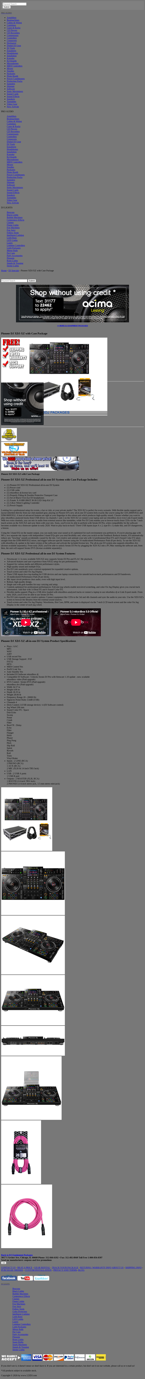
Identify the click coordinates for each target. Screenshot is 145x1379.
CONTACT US (8, 1267)
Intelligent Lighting (15, 235)
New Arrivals (13, 106)
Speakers (11, 99)
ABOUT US (117, 1267)
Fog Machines (13, 227)
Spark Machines (19, 1344)
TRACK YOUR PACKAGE (65, 1267)
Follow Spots (13, 232)
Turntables (11, 101)
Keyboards (12, 61)
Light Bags (12, 238)
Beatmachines (13, 20)
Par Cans (11, 253)
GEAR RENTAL (42, 1267)
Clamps (10, 222)
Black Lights (12, 215)
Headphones (12, 53)
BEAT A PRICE (24, 1267)
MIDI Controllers (14, 66)
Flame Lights (13, 225)
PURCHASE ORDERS (12, 1270)
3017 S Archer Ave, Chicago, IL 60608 (19, 1257)
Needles (10, 71)
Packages (11, 73)
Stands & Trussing (15, 263)
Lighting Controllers (16, 245)
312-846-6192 (52, 1257)
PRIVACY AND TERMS (65, 1270)
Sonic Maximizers (15, 91)
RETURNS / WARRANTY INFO (95, 1267)
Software (11, 89)
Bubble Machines (15, 217)
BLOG (81, 1270)
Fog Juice (11, 230)
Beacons (10, 212)
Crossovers (12, 40)
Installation (12, 56)
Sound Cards (12, 94)
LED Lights (12, 240)
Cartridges (11, 25)
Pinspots (10, 258)
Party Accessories (15, 255)
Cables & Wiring (14, 22)
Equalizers (11, 50)
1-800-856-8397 (95, 1257)
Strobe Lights (13, 266)
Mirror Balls (12, 250)
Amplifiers (11, 17)
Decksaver (11, 43)
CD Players (12, 30)
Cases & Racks (13, 28)
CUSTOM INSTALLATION (38, 1270)
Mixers (10, 68)
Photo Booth (12, 76)
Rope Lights (12, 260)
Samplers (11, 84)
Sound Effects (13, 96)
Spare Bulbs (17, 1342)
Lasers (10, 243)
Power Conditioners (16, 78)
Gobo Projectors (19, 1311)
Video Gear (12, 104)
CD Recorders (13, 33)
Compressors (12, 35)
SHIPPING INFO (133, 1267)
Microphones (13, 63)
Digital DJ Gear (14, 45)
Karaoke (10, 58)
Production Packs (14, 81)
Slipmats (10, 86)
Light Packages (14, 248)
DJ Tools (11, 48)
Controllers (12, 38)
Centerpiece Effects (15, 220)
